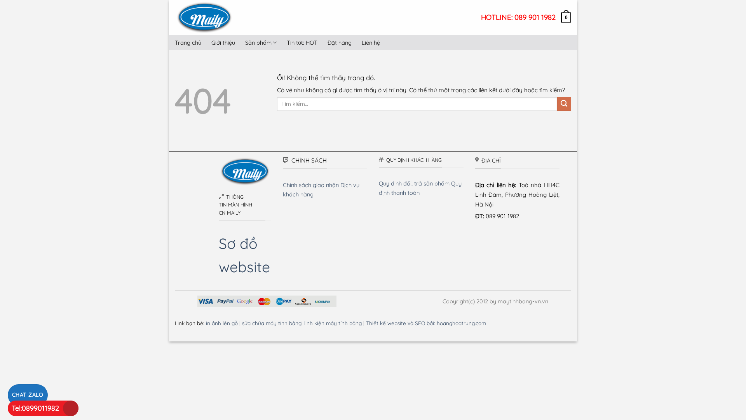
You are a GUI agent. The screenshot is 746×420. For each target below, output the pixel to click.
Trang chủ (188, 42)
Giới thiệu (223, 42)
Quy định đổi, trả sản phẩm (414, 183)
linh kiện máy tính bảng (333, 323)
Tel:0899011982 (35, 408)
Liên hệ (371, 42)
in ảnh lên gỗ (222, 323)
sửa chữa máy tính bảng (272, 323)
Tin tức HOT (302, 42)
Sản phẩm (258, 42)
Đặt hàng (340, 42)
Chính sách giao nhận (311, 185)
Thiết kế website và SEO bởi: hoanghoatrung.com (426, 323)
